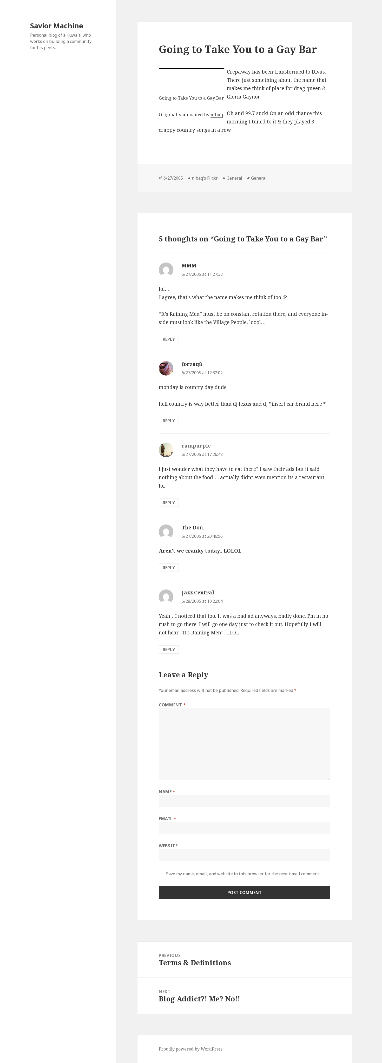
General (234, 178)
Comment (172, 705)
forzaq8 (192, 364)
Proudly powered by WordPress (190, 1049)
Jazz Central (198, 592)
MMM (189, 265)
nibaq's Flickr (205, 178)
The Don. (193, 527)
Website (168, 846)
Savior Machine (56, 25)
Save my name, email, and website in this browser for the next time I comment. (243, 874)
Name (167, 792)
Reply (169, 339)
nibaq (216, 114)
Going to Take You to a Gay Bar (191, 98)
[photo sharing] (191, 68)
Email (167, 819)
